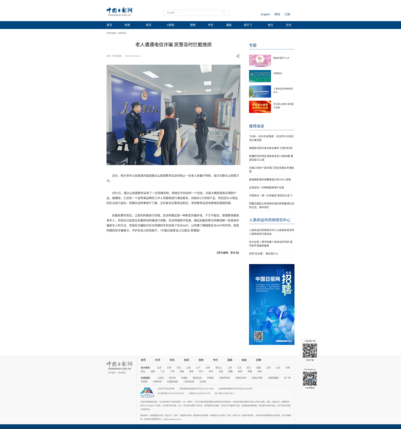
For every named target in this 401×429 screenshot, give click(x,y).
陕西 (240, 371)
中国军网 (157, 381)
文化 (288, 25)
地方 (270, 25)
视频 (192, 25)
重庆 (191, 371)
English (265, 14)
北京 (159, 367)
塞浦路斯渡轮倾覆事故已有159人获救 (270, 179)
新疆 (250, 371)
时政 (127, 25)
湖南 (153, 371)
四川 (201, 371)
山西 (188, 367)
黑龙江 (218, 367)
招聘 (258, 360)
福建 (258, 367)
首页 (109, 25)
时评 (157, 360)
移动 (277, 14)
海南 (182, 371)
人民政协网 (188, 381)
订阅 (287, 14)
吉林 (208, 367)
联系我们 (122, 373)
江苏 (239, 367)
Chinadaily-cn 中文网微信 (310, 378)
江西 (268, 367)
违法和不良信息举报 (166, 389)
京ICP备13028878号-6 (224, 393)
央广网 (287, 378)
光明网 (144, 381)
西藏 (230, 371)
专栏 (211, 25)
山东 (278, 367)
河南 (288, 367)
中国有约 (277, 73)
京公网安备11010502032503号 (171, 393)
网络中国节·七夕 (281, 58)
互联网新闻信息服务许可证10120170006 (196, 389)
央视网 (210, 378)
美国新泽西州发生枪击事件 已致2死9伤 (271, 148)
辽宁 (198, 367)
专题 (253, 45)
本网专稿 (121, 33)
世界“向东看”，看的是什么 (263, 253)
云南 (221, 371)
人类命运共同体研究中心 (269, 220)
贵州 (211, 371)
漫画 (229, 25)
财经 (186, 360)
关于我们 (112, 373)
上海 (229, 367)
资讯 (148, 25)
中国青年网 (224, 378)
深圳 (259, 371)
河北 (179, 367)
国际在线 (197, 378)
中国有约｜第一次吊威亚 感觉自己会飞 (270, 195)
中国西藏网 (273, 378)
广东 (162, 371)
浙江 (249, 367)
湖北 (143, 371)
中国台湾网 (256, 378)
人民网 (160, 378)
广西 (172, 371)
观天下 (248, 25)
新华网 (172, 378)
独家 (244, 360)
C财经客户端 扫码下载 (310, 350)
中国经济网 (240, 378)
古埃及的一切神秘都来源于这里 (266, 187)
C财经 (170, 25)
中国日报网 (111, 33)
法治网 (202, 381)
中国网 (184, 378)
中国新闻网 (172, 381)
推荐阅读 (256, 126)
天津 (169, 367)
